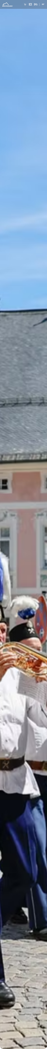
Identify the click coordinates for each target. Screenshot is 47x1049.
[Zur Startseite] (7, 4)
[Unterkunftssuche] (35, 4)
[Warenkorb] (25, 4)
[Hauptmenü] (43, 4)
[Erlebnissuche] (30, 4)
